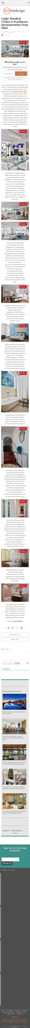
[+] (18, 663)
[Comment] (21, 628)
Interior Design (10, 32)
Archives (18, 1011)
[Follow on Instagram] (24, 1021)
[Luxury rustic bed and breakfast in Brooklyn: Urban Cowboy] (0, 990)
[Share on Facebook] (17, 628)
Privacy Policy (21, 1012)
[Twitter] (8, 628)
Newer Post (15, 639)
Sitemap (19, 1014)
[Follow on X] (11, 1021)
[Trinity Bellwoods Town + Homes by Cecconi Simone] (0, 957)
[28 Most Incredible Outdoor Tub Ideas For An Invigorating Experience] (0, 923)
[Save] (23, 42)
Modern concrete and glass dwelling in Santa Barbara (14, 712)
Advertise (10, 1011)
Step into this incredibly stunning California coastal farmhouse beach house (13, 738)
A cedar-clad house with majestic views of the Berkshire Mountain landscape (14, 763)
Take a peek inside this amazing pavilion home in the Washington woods (14, 812)
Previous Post (15, 634)
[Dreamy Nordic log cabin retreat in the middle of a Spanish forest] (0, 890)
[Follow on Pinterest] (18, 1021)
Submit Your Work (8, 1012)
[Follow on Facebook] (5, 1021)
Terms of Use (11, 1014)
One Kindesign (6, 31)
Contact (25, 1011)
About (3, 1011)
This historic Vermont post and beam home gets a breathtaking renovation (14, 787)
